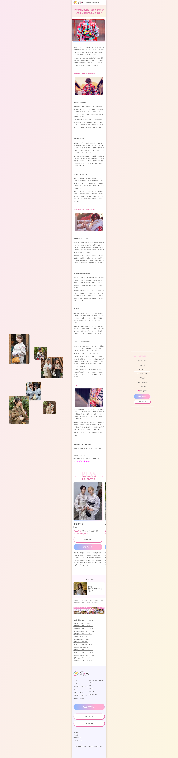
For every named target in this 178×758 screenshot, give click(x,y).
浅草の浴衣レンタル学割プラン (82, 647)
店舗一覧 (142, 365)
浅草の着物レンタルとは (80, 695)
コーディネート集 (142, 374)
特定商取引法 (77, 738)
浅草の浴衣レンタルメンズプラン (83, 661)
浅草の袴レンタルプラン (80, 636)
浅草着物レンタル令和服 (92, 2)
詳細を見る (88, 539)
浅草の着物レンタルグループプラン (83, 628)
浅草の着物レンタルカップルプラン (83, 626)
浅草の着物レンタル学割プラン (82, 623)
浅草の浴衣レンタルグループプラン (83, 652)
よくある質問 (142, 386)
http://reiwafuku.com (83, 461)
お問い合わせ (142, 402)
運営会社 (76, 732)
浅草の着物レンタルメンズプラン (83, 634)
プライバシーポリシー (80, 740)
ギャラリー (142, 369)
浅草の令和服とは (78, 692)
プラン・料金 (142, 361)
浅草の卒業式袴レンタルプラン (82, 639)
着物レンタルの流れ (79, 698)
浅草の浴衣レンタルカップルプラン (83, 650)
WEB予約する (142, 396)
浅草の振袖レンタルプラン (81, 642)
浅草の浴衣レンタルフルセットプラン (84, 655)
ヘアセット (142, 378)
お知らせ (91, 688)
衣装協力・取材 (93, 694)
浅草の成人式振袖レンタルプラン (83, 644)
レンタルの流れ (142, 382)
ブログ (91, 685)
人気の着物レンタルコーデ (81, 686)
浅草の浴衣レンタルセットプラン (83, 658)
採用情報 (76, 735)
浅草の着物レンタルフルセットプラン (84, 631)
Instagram (143, 391)
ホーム (75, 680)
